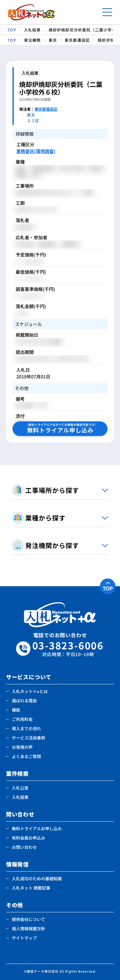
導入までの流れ (26, 728)
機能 (16, 710)
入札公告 (20, 788)
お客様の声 (22, 747)
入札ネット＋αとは (30, 691)
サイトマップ (24, 938)
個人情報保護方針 (28, 928)
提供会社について (28, 919)
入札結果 (20, 797)
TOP (108, 588)
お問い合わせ (24, 847)
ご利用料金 (22, 719)
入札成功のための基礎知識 (37, 878)
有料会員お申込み (28, 838)
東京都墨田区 (46, 109)
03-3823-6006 (68, 648)
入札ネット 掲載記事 (31, 888)
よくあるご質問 (26, 756)
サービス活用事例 (28, 738)
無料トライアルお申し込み (37, 828)
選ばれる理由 (24, 700)
